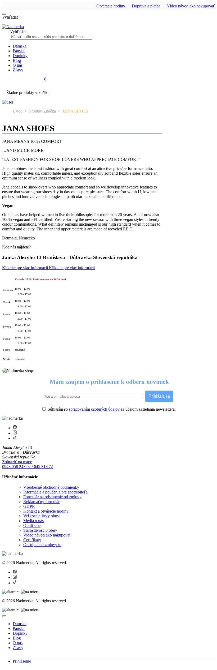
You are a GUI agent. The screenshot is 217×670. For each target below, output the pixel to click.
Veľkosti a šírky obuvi (41, 516)
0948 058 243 (14, 466)
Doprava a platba (146, 6)
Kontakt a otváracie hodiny (46, 511)
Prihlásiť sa (159, 396)
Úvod (17, 111)
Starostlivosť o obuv (40, 530)
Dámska (19, 46)
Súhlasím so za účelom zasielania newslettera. (111, 409)
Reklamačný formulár (41, 501)
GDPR (29, 506)
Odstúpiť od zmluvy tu (42, 544)
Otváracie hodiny (110, 6)
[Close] (4, 616)
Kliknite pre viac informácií (25, 267)
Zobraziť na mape (17, 461)
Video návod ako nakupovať (191, 6)
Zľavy (18, 70)
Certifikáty (32, 540)
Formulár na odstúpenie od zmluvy (52, 497)
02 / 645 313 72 (39, 466)
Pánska (19, 51)
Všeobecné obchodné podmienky (51, 487)
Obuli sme (31, 525)
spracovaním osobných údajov (94, 409)
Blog (17, 60)
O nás (17, 65)
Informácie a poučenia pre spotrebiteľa (55, 492)
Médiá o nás (33, 520)
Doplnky (20, 55)
